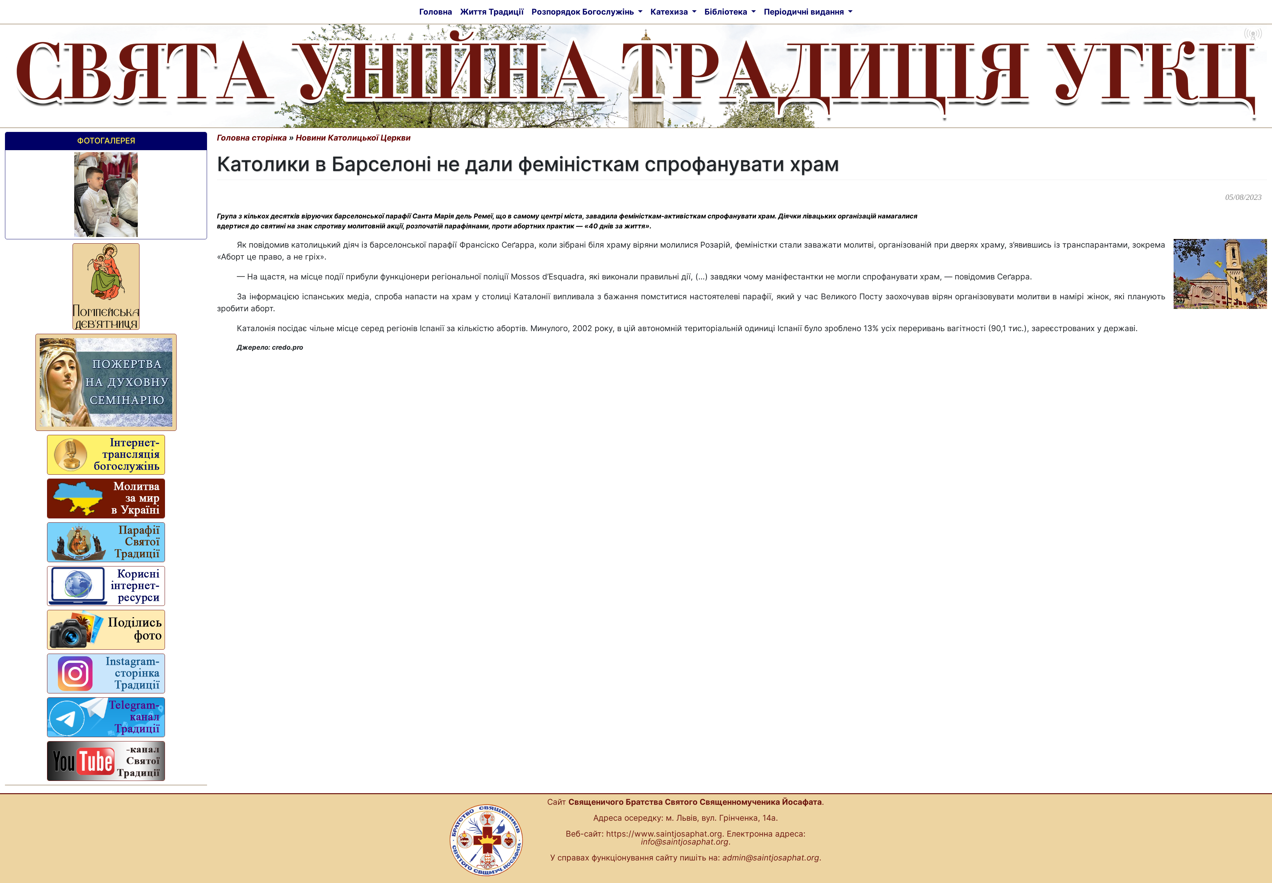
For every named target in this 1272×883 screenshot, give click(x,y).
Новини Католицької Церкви (353, 138)
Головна (435, 12)
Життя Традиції (492, 12)
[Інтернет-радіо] (106, 454)
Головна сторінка (252, 138)
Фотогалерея (106, 141)
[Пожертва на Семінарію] (106, 382)
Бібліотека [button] (727, 12)
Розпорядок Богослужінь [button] (584, 12)
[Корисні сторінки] (106, 586)
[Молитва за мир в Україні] (106, 498)
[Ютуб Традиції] (106, 761)
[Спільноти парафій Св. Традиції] (106, 542)
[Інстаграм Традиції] (106, 673)
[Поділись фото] (106, 629)
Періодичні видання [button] (805, 12)
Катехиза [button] (670, 12)
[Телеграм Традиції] (106, 717)
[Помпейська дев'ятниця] (106, 286)
